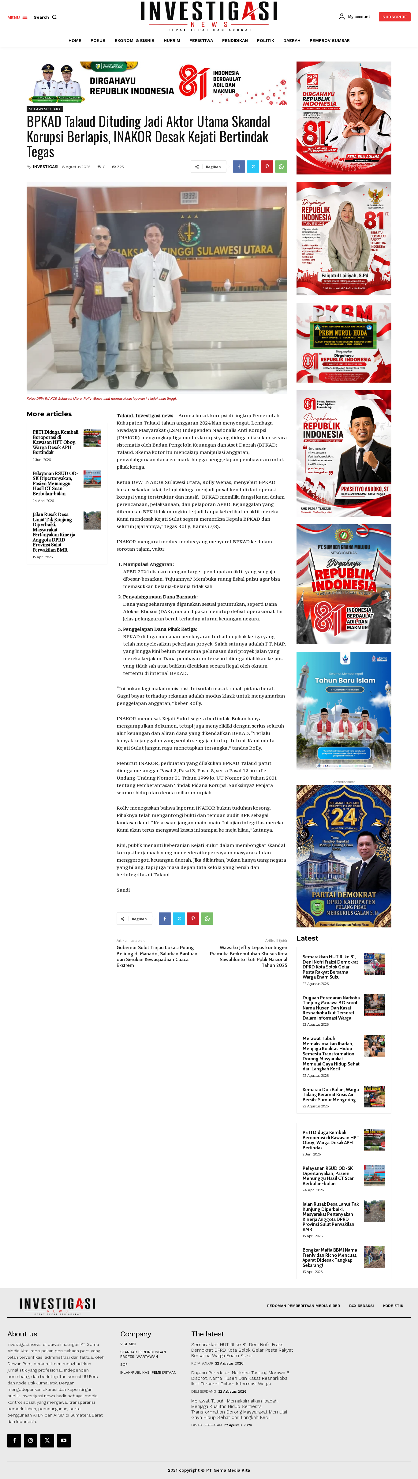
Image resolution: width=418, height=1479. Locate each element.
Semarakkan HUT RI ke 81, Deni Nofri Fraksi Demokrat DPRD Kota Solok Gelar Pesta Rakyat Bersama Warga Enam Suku (330, 967)
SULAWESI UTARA (45, 109)
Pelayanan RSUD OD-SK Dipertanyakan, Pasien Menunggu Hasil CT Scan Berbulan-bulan (55, 484)
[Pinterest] (267, 166)
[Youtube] (64, 1440)
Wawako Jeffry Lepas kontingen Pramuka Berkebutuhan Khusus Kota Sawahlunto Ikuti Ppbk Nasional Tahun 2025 (248, 956)
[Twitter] (253, 166)
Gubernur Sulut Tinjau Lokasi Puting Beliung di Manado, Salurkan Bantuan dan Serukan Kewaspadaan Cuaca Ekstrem (157, 956)
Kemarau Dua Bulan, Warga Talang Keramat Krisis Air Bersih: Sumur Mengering (331, 1095)
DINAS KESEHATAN (206, 1425)
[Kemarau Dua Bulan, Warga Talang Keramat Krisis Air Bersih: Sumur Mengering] (374, 1096)
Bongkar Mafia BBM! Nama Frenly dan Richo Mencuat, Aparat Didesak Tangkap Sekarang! (330, 1257)
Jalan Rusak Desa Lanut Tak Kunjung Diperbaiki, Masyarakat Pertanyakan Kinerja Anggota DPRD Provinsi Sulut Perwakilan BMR (54, 533)
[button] (46, 17)
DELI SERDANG (203, 1391)
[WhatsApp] (281, 166)
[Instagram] (30, 1440)
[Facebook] (239, 166)
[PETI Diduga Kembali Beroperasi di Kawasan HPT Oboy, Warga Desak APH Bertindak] (92, 438)
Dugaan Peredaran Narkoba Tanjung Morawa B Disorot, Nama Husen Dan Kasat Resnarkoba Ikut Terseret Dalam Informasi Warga (331, 1008)
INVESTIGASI (45, 166)
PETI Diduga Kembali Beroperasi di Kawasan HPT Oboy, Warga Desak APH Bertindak (55, 442)
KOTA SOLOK (202, 1363)
